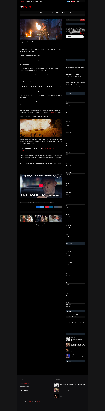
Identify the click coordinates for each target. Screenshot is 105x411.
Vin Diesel (51, 202)
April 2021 (67, 143)
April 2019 (67, 183)
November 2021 (68, 132)
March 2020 (68, 163)
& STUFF (67, 246)
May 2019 (67, 181)
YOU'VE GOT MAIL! (69, 306)
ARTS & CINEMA (43, 12)
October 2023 (68, 105)
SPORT (67, 297)
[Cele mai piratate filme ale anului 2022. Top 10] (55, 218)
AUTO (57, 12)
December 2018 (68, 192)
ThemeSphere (29, 401)
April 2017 (67, 236)
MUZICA (67, 284)
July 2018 (67, 203)
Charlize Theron (23, 202)
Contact (55, 406)
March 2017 (68, 238)
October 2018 (68, 196)
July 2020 (67, 154)
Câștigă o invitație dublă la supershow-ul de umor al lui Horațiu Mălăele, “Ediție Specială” (78, 351)
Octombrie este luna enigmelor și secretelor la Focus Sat (75, 82)
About (55, 401)
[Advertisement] (63, 6)
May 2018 (67, 207)
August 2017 (68, 227)
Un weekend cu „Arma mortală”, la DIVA (34, 1)
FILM (67, 266)
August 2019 (68, 174)
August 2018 (68, 201)
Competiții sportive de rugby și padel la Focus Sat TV (75, 84)
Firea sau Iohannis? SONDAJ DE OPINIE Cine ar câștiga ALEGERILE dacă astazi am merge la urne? (78, 345)
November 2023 (68, 103)
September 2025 (68, 99)
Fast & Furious (38, 202)
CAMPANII (68, 255)
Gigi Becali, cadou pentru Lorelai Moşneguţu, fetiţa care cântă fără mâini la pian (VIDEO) (78, 356)
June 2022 (67, 125)
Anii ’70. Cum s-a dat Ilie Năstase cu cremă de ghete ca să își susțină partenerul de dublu (78, 340)
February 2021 (68, 145)
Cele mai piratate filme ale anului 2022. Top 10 (55, 223)
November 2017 (68, 221)
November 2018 (68, 194)
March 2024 (68, 101)
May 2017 (67, 234)
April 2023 (67, 112)
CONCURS (68, 260)
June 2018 (67, 205)
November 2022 (68, 121)
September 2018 (68, 198)
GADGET (64, 12)
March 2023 (68, 114)
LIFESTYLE (29, 12)
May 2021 (67, 141)
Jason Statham (45, 202)
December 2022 (68, 119)
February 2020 (68, 165)
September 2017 (68, 225)
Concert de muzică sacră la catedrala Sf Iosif (73, 86)
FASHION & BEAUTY (69, 262)
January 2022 (68, 130)
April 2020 (67, 161)
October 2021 (68, 134)
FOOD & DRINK (69, 269)
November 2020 (68, 152)
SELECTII (67, 291)
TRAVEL (51, 12)
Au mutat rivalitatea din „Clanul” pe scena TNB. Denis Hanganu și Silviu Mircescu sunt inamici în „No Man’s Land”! (41, 224)
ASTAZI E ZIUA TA (69, 251)
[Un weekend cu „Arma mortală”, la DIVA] (26, 218)
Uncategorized (68, 304)
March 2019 (68, 185)
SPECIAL (70, 12)
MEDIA (36, 12)
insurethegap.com (52, 112)
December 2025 (68, 96)
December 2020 (68, 150)
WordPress (39, 401)
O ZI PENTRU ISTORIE (70, 286)
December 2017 (68, 218)
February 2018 (68, 214)
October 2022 (68, 123)
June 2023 (67, 110)
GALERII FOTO (68, 275)
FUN (76, 12)
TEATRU (67, 300)
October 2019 (68, 170)
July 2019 (67, 176)
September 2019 (68, 172)
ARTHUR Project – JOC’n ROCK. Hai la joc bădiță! (74, 88)
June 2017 (67, 232)
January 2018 (68, 216)
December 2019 (68, 167)
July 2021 (67, 136)
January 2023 (68, 116)
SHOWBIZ (67, 293)
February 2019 (68, 187)
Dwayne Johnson (31, 202)
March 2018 (68, 212)
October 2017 (68, 223)
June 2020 (67, 156)
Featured (67, 264)
